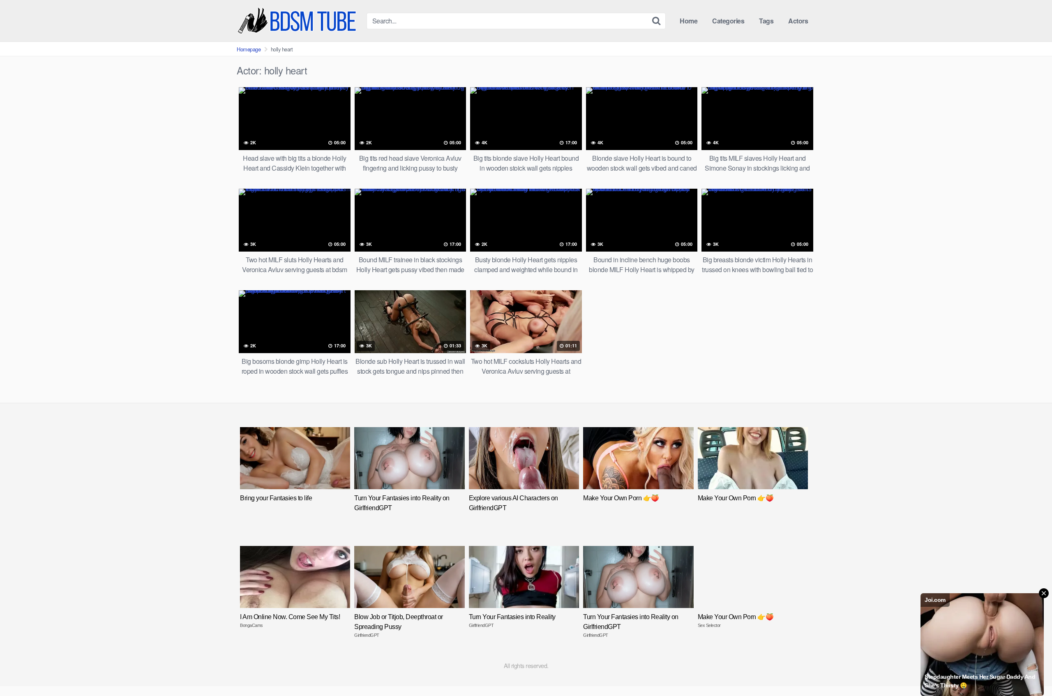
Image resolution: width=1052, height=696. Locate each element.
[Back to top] (1029, 670)
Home (688, 20)
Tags (766, 20)
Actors (798, 20)
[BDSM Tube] (298, 21)
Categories (728, 20)
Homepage (249, 49)
